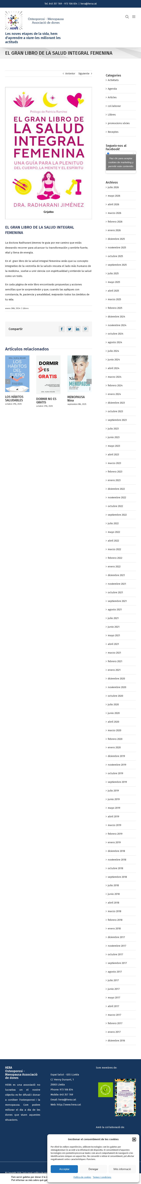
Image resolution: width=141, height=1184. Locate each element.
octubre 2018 (115, 868)
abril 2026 (113, 204)
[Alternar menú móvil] (134, 16)
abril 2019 (113, 816)
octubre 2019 (115, 773)
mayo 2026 (114, 195)
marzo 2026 (114, 213)
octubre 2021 (115, 592)
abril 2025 (113, 290)
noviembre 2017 (117, 945)
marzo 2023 (114, 463)
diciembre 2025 (116, 238)
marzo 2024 (114, 376)
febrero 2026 (115, 221)
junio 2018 (114, 894)
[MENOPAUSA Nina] (48, 373)
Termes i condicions (102, 1177)
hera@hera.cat (88, 3)
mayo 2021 (114, 635)
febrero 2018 (115, 919)
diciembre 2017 (116, 937)
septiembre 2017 (117, 963)
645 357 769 (66, 1094)
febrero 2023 (115, 471)
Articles (112, 97)
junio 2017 (114, 988)
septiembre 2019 (117, 782)
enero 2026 (114, 230)
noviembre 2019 (117, 764)
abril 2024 (113, 368)
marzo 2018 (114, 911)
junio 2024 (114, 359)
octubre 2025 (115, 256)
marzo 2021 (114, 652)
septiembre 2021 (117, 601)
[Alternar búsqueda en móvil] (127, 16)
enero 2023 (114, 480)
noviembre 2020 (117, 687)
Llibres (26, 308)
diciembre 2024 (116, 316)
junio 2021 (114, 626)
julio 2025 (113, 273)
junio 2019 (114, 799)
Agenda (112, 88)
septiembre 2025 (117, 264)
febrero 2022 (115, 557)
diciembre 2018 (116, 851)
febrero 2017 (115, 1023)
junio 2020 (114, 713)
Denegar (93, 1169)
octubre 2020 (115, 695)
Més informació (122, 1169)
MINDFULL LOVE (78, 398)
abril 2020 (113, 721)
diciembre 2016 (116, 1040)
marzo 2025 (114, 299)
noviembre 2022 (117, 497)
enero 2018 (114, 928)
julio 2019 (113, 790)
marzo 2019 (114, 825)
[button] (134, 1139)
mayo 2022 (114, 532)
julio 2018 (113, 885)
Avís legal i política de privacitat (38, 1173)
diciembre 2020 (116, 678)
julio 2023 (113, 428)
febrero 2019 (115, 833)
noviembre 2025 (117, 247)
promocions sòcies (119, 123)
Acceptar (64, 1169)
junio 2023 (114, 437)
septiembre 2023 (117, 420)
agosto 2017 (115, 971)
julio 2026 (113, 187)
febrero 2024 (115, 385)
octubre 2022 (115, 506)
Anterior (70, 73)
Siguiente (83, 73)
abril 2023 (113, 454)
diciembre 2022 (116, 488)
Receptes (113, 131)
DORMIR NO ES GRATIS (15, 400)
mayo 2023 (114, 445)
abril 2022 (113, 540)
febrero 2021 (115, 661)
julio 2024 (113, 350)
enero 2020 (114, 747)
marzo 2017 (114, 1014)
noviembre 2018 (117, 859)
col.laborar (114, 106)
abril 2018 (113, 902)
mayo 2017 (114, 997)
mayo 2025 (114, 282)
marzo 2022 (114, 549)
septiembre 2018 (117, 876)
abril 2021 (113, 644)
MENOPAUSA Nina (45, 398)
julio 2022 (113, 523)
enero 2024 (114, 394)
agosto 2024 (115, 342)
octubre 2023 (115, 411)
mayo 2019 (114, 807)
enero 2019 (114, 842)
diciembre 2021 (116, 575)
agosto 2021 (115, 609)
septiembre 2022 (117, 514)
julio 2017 (113, 980)
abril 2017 (113, 1006)
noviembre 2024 (117, 325)
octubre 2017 (115, 954)
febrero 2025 (115, 308)
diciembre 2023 (116, 402)
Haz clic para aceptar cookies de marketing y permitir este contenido (120, 162)
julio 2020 (113, 704)
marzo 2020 (114, 730)
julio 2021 (113, 618)
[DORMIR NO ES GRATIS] (17, 374)
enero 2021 (114, 669)
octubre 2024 (115, 333)
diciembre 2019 (116, 756)
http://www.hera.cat (69, 1104)
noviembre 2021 (117, 583)
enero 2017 (114, 1031)
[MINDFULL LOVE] (79, 374)
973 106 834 (66, 1089)
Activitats (113, 80)
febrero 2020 (115, 739)
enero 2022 (114, 566)
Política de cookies (82, 1177)
